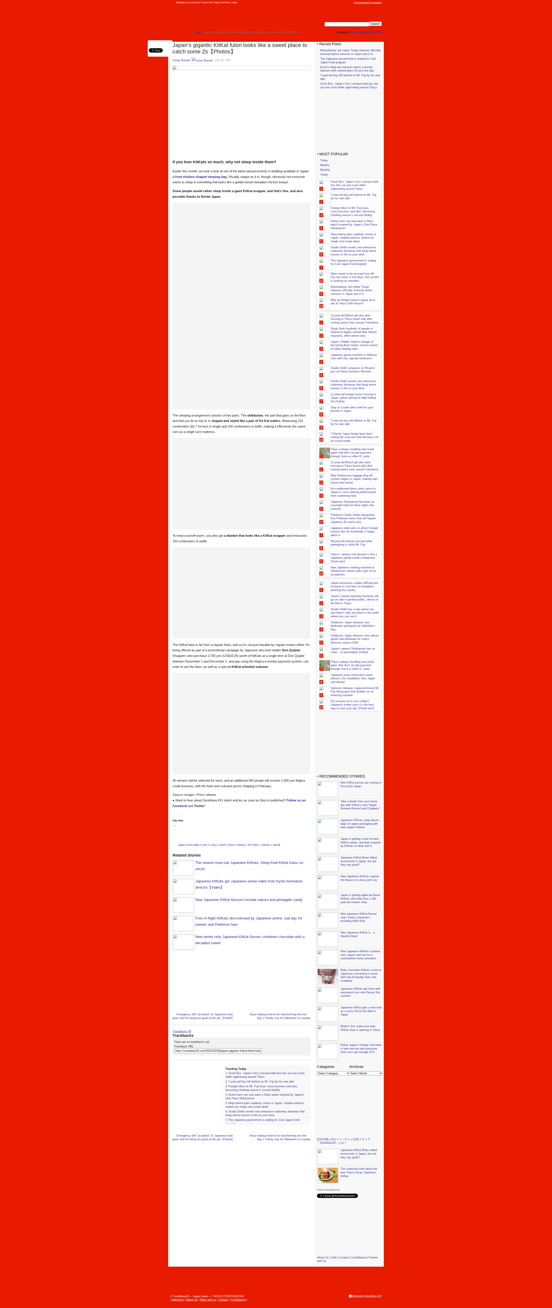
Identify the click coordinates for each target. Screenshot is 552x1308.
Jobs (379, 32)
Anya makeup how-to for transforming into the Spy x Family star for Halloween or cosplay (279, 1016)
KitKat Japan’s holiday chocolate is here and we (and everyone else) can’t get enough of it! (360, 1048)
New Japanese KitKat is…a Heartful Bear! (357, 934)
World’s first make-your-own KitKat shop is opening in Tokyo (360, 1028)
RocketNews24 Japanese (368, 2)
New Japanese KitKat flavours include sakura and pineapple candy (249, 900)
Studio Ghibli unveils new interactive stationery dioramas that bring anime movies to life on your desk (265, 1113)
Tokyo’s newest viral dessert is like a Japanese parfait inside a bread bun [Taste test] (354, 558)
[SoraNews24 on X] (342, 2)
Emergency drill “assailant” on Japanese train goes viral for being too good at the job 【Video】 (203, 1016)
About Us (323, 1257)
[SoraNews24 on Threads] (338, 2)
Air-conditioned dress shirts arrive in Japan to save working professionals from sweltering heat (353, 492)
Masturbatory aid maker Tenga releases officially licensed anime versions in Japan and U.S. (350, 52)
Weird (353, 32)
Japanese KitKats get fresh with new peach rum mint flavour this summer (360, 992)
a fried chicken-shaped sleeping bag (199, 177)
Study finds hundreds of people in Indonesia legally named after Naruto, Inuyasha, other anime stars (354, 332)
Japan (181, 844)
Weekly (324, 165)
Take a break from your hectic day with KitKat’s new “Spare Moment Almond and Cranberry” (360, 805)
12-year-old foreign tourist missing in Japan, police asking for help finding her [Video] (353, 398)
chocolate (193, 844)
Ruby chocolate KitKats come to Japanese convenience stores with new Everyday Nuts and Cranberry (360, 975)
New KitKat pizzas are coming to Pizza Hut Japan (360, 784)
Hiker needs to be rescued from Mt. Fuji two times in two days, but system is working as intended (355, 277)
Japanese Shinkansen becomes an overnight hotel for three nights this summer (353, 505)
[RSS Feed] (351, 2)
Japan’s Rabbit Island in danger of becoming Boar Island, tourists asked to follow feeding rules (354, 345)
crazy (213, 844)
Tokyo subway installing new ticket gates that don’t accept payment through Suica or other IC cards (352, 453)
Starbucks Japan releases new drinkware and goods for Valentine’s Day (353, 626)
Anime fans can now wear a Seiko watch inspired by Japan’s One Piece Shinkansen (354, 224)
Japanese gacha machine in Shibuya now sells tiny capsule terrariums (354, 356)
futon (231, 844)
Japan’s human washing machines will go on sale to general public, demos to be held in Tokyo (354, 599)
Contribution (358, 1257)
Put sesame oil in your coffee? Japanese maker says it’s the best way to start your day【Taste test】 (353, 705)
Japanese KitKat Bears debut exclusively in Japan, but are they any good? (358, 861)
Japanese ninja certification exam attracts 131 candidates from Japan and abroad (353, 678)
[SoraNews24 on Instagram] (334, 2)
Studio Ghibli (366, 32)
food (222, 844)
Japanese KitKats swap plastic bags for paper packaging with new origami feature (359, 823)
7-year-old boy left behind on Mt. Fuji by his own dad (261, 1081)
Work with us (208, 1299)
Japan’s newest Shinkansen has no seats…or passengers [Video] (353, 650)
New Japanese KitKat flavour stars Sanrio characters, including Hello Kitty (358, 917)
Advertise (178, 1299)
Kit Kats (253, 844)
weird (276, 844)
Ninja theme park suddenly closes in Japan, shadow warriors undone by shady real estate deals (265, 1104)
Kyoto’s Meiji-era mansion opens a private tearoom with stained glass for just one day (347, 68)
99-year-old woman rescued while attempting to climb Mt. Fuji (351, 543)
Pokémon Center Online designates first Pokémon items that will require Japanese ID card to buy (353, 518)
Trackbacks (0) (181, 1031)
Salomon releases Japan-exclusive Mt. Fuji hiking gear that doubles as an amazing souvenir (355, 691)
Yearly (324, 174)
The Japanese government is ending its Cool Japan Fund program (353, 262)
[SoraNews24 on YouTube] (346, 2)
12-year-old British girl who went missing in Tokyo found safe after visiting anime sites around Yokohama (354, 319)
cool (204, 844)
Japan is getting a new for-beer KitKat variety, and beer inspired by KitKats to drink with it (360, 842)
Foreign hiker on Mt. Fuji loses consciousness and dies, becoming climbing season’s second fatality (262, 1088)
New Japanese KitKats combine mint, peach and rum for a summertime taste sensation (360, 955)
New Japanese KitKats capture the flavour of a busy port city (359, 878)
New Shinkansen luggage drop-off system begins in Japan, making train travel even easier (354, 479)
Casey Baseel (181, 60)
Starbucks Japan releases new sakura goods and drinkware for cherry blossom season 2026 (354, 639)
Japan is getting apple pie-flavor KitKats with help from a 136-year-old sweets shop (360, 898)
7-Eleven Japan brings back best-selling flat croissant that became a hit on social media (354, 437)
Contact (344, 1257)
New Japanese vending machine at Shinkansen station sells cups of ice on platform (353, 571)
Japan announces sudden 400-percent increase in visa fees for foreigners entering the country (354, 586)
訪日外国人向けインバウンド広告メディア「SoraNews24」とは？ (343, 1141)
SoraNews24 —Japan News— (216, 16)
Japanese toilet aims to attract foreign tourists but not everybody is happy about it (354, 531)
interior (241, 844)
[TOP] (189, 32)
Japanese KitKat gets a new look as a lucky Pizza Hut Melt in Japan (361, 1011)
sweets (265, 844)
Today (324, 160)
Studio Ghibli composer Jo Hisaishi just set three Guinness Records (353, 369)
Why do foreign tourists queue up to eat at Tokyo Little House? (353, 301)
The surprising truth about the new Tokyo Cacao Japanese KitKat (358, 1172)
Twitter (199, 806)
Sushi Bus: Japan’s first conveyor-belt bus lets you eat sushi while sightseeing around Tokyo (349, 85)
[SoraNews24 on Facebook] (330, 2)
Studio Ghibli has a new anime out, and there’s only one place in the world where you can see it (355, 613)
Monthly (325, 169)
